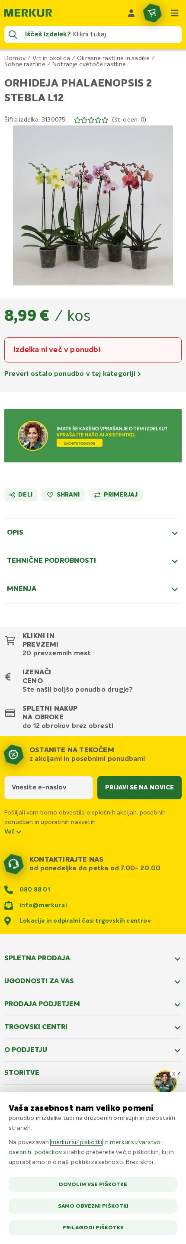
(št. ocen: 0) (129, 120)
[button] (93, 205)
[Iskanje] (13, 34)
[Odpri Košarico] (152, 13)
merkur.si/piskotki (77, 1142)
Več (10, 832)
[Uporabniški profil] (131, 13)
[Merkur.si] (28, 13)
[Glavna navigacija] (175, 13)
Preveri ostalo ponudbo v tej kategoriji (70, 374)
